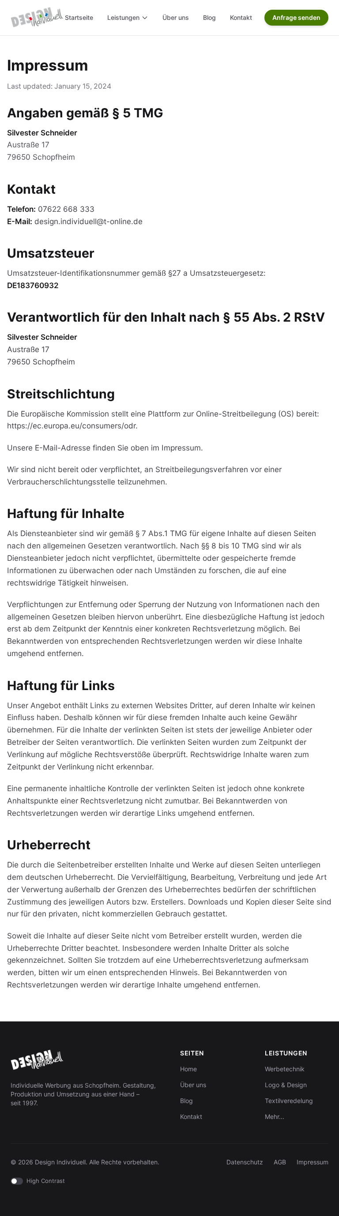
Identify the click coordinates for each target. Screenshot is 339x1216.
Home (188, 1069)
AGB (280, 1162)
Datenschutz (244, 1162)
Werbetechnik (285, 1069)
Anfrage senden (296, 17)
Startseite (79, 17)
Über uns (175, 17)
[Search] (255, 18)
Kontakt (241, 17)
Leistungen (123, 17)
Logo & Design (286, 1084)
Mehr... (274, 1116)
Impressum (312, 1162)
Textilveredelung (289, 1100)
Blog (209, 17)
